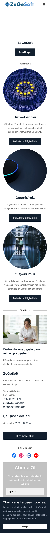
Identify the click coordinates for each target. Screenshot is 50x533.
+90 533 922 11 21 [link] (12, 399)
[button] (44, 4)
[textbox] (25, 491)
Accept (25, 527)
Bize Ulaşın (25, 52)
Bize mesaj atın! (25, 436)
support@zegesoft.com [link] (14, 407)
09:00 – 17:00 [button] (21, 423)
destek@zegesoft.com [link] (13, 403)
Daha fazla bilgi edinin (25, 141)
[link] (18, 4)
